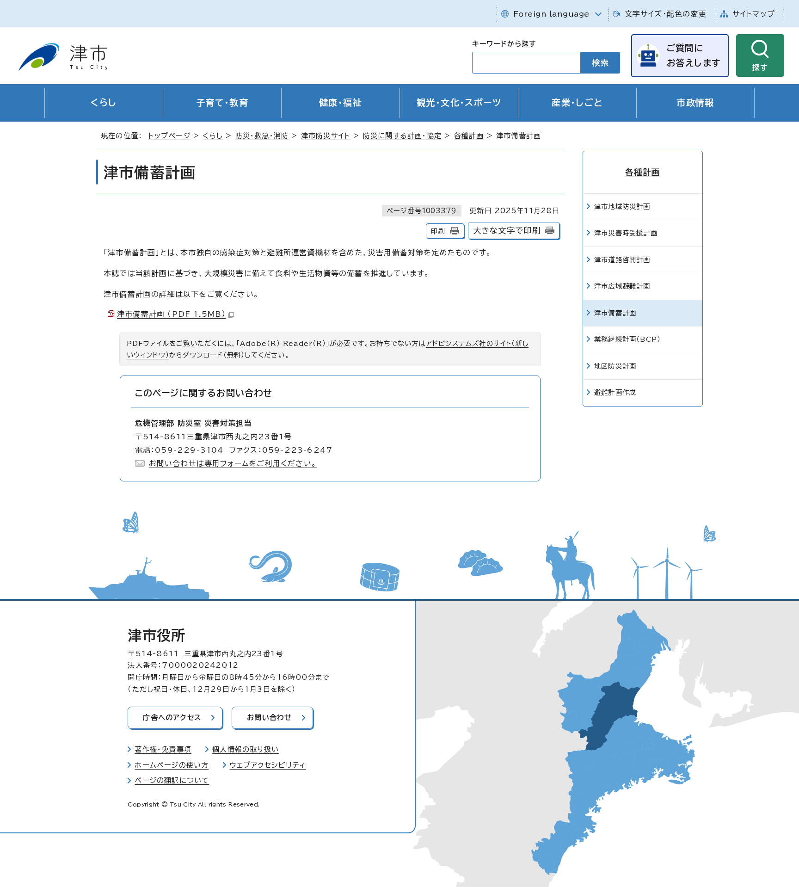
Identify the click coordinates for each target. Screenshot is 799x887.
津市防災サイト (325, 135)
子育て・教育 (222, 102)
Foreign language (551, 14)
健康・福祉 (340, 102)
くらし (104, 102)
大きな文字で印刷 (507, 230)
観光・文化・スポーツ (459, 102)
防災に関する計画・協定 (402, 135)
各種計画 (469, 135)
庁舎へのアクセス (172, 717)
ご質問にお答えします (693, 55)
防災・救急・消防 (262, 135)
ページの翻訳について (172, 780)
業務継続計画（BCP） (627, 339)
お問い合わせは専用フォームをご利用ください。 (233, 463)
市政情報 (695, 102)
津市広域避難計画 (622, 286)
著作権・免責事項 (163, 749)
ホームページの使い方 (172, 765)
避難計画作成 (615, 392)
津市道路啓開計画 (622, 259)
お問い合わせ (269, 717)
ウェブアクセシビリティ (268, 765)
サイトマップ (753, 14)
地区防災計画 (615, 366)
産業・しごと (577, 102)
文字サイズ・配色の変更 (666, 14)
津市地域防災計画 (622, 206)
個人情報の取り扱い (245, 749)
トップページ (169, 135)
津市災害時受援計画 (626, 232)
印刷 (438, 231)
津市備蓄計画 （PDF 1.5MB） (171, 314)
